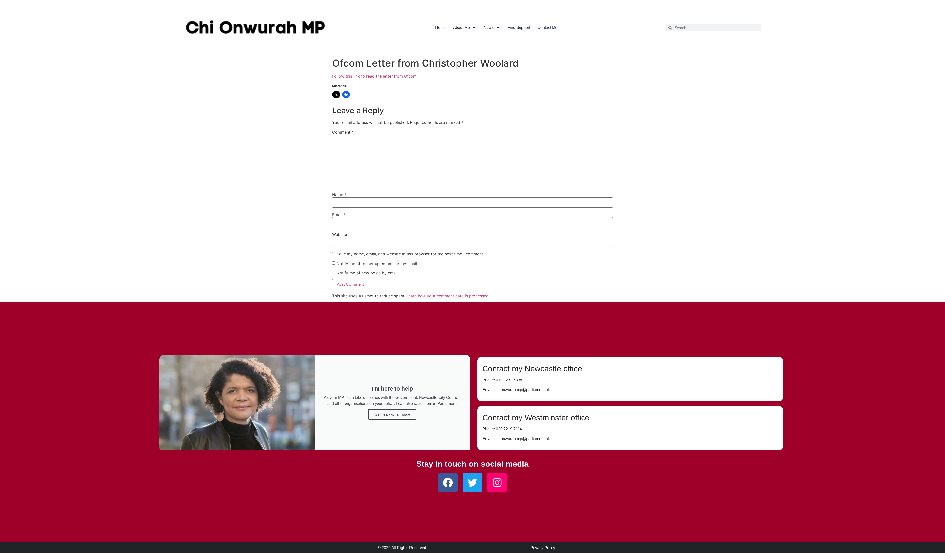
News (489, 27)
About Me (461, 27)
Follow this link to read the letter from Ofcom (374, 76)
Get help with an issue (392, 414)
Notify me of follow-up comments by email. (377, 264)
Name (339, 195)
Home (440, 27)
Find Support (518, 27)
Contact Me (547, 27)
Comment (343, 132)
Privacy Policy (542, 548)
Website (339, 234)
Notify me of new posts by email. (368, 273)
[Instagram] (497, 482)
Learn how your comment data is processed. (447, 295)
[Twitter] (472, 482)
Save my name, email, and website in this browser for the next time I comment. (410, 254)
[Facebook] (448, 482)
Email (339, 215)
